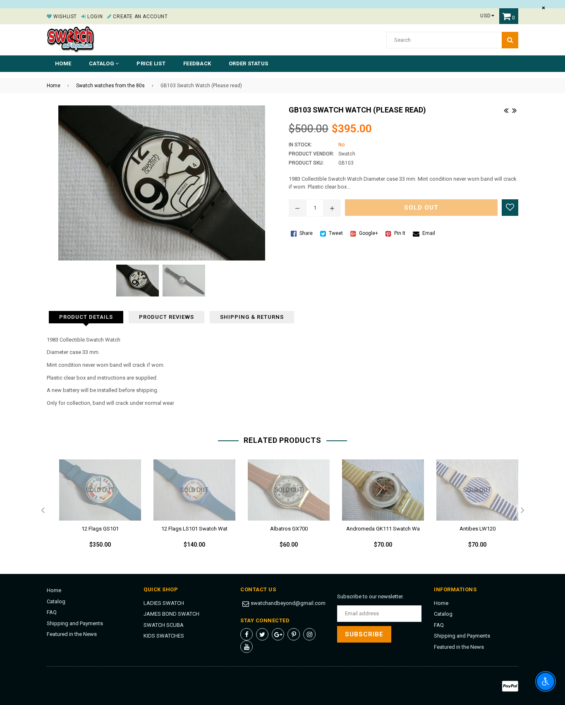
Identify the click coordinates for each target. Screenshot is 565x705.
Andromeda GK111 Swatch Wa (383, 529)
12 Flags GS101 (100, 529)
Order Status (248, 63)
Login (94, 16)
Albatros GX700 (289, 529)
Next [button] (522, 510)
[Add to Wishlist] (510, 207)
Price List (150, 63)
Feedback (197, 63)
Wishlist (64, 16)
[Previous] (506, 109)
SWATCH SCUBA (164, 625)
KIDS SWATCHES (164, 636)
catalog (102, 63)
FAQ (52, 612)
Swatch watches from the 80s (110, 85)
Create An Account (140, 16)
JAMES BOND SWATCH (171, 614)
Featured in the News (72, 634)
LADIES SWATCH (164, 603)
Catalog (56, 601)
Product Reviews (166, 317)
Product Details (86, 317)
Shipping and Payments (75, 623)
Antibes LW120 (478, 529)
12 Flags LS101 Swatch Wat (194, 529)
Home (63, 63)
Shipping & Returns (252, 317)
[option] (94, 510)
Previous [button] (42, 510)
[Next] (514, 109)
